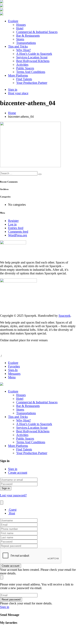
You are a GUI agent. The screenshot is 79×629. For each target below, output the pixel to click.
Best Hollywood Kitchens (32, 61)
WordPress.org (17, 235)
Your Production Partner (31, 82)
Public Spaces (25, 68)
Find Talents (24, 79)
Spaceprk (64, 315)
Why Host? (23, 50)
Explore (13, 21)
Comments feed (18, 231)
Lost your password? (13, 495)
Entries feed (15, 228)
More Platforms (18, 75)
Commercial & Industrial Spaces (37, 32)
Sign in (12, 469)
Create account (17, 472)
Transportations (26, 43)
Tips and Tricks (18, 46)
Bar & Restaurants (28, 35)
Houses (21, 24)
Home (12, 113)
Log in (12, 224)
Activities (22, 64)
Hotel (19, 28)
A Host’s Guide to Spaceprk (34, 53)
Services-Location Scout (31, 57)
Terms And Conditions (30, 72)
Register (13, 220)
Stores (20, 39)
